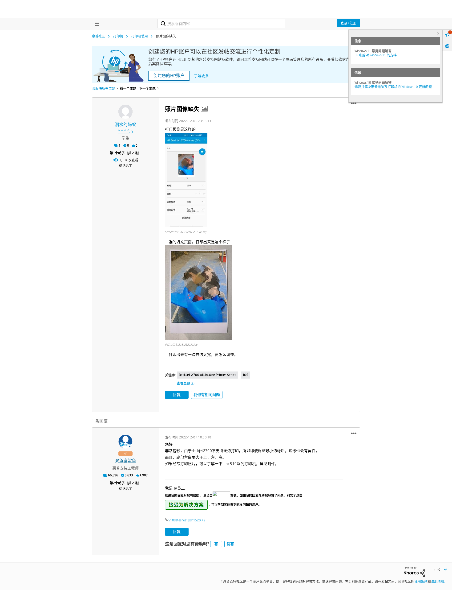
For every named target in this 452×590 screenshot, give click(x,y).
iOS (245, 375)
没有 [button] (230, 543)
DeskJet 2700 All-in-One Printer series (207, 375)
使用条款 (421, 581)
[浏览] (96, 23)
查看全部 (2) (185, 383)
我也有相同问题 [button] (207, 394)
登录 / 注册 (348, 23)
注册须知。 (439, 581)
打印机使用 (139, 36)
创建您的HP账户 (169, 75)
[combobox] (221, 23)
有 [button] (216, 543)
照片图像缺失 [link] (166, 36)
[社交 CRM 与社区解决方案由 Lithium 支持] (414, 571)
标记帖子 (125, 166)
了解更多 (201, 76)
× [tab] (438, 33)
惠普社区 (98, 36)
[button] (354, 103)
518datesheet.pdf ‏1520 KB (186, 520)
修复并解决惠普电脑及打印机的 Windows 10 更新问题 (393, 87)
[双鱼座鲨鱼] (125, 442)
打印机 (118, 36)
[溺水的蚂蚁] (125, 112)
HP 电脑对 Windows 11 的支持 (376, 55)
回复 (177, 394)
